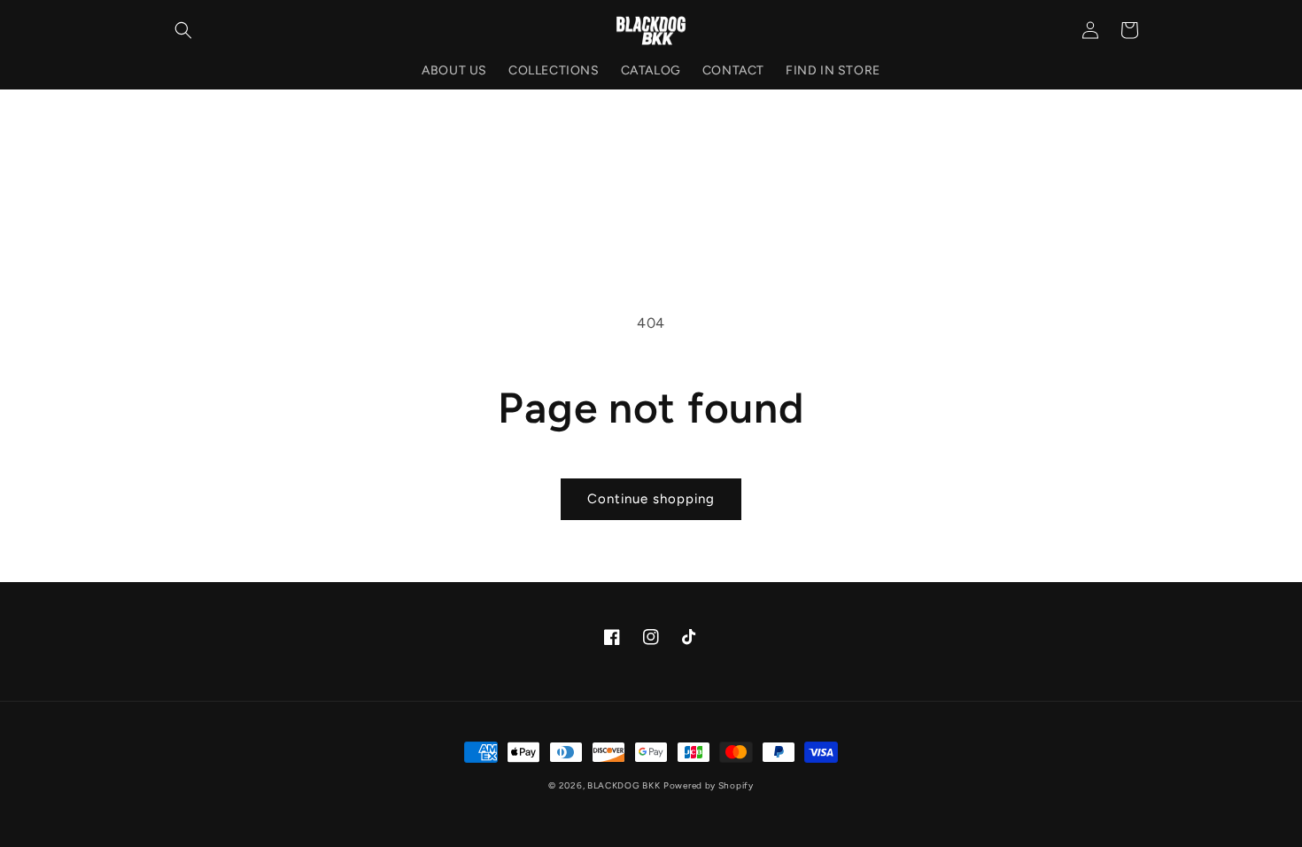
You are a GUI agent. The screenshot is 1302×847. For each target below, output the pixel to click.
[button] (183, 30)
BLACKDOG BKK (623, 785)
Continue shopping (651, 499)
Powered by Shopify (708, 785)
